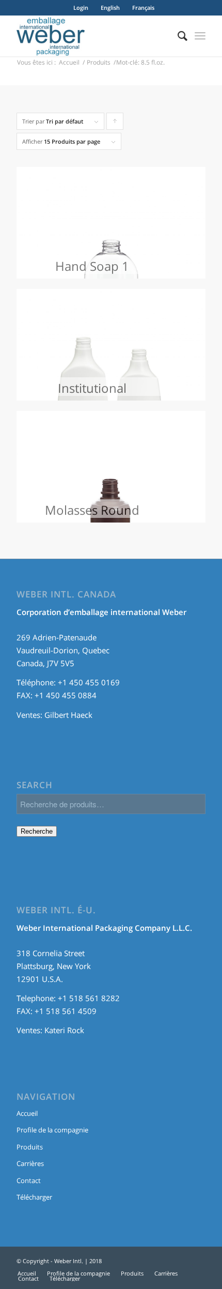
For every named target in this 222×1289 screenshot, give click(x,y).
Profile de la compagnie (52, 1129)
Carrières (30, 1163)
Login (80, 7)
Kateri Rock (64, 1030)
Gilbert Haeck (68, 715)
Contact (29, 1180)
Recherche (37, 831)
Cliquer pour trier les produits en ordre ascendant (115, 123)
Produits (98, 62)
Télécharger (34, 1197)
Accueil (69, 62)
